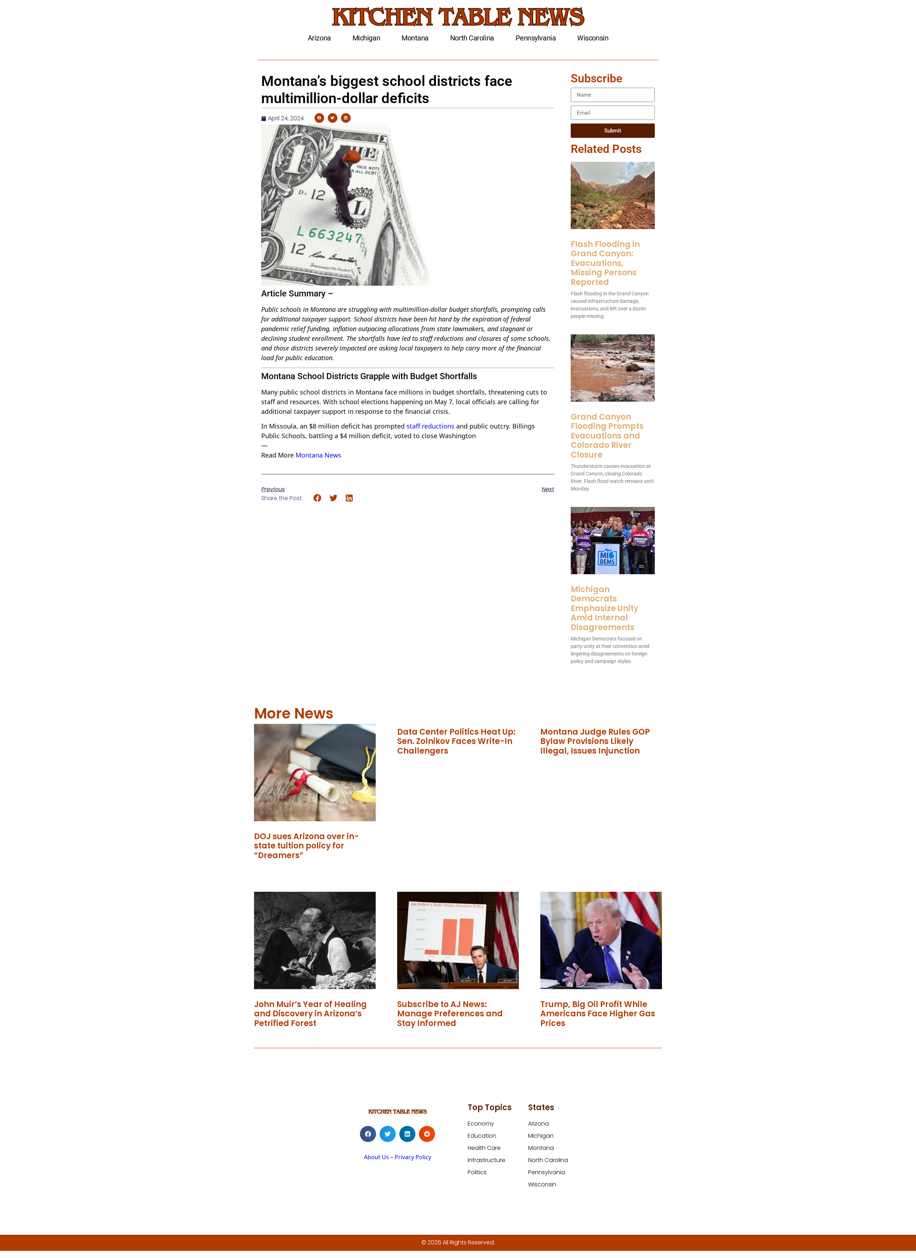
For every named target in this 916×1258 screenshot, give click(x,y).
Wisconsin (592, 38)
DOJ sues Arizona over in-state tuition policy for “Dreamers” (306, 846)
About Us (376, 1157)
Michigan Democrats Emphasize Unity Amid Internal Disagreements (604, 608)
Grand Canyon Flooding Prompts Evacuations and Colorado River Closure (607, 435)
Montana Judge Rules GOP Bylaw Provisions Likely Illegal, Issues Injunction (595, 741)
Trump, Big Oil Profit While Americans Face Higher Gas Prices (597, 1014)
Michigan (366, 38)
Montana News (318, 455)
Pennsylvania (536, 38)
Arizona (319, 38)
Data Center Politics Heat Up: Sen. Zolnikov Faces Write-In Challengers (456, 741)
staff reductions (430, 426)
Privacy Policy (413, 1157)
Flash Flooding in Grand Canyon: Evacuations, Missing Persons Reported (605, 263)
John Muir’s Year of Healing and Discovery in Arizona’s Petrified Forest (310, 1014)
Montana (415, 38)
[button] (319, 118)
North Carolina (472, 38)
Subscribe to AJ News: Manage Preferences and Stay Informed (450, 1014)
